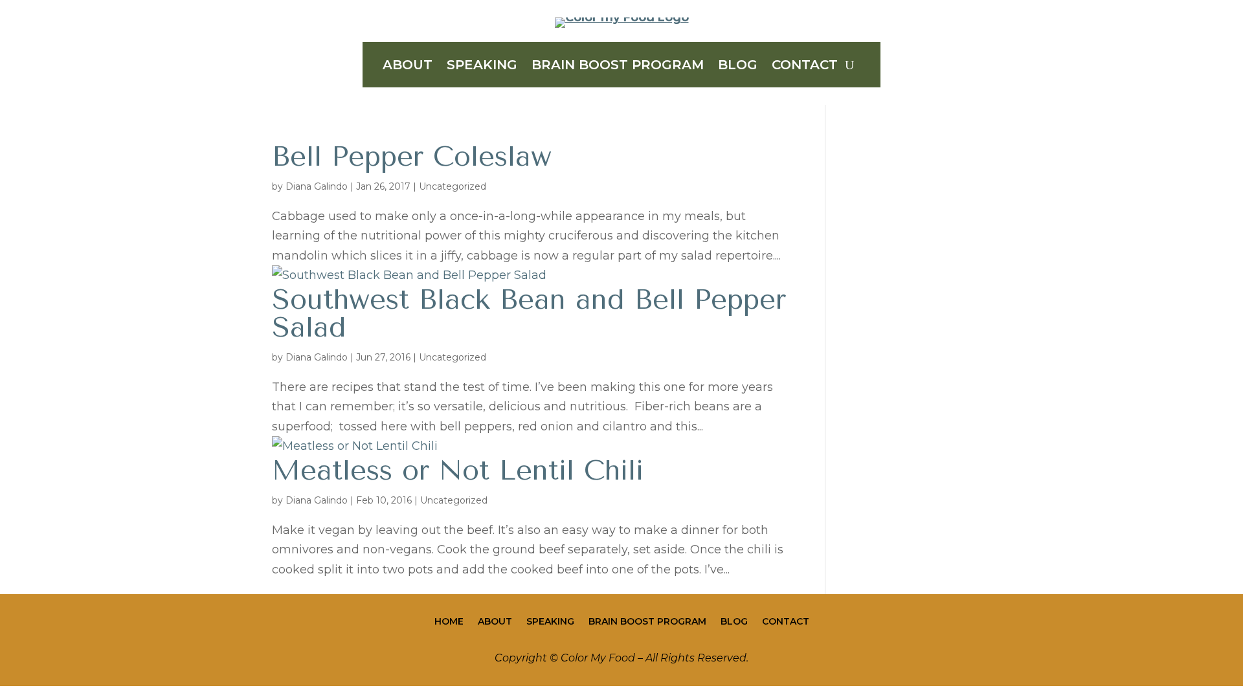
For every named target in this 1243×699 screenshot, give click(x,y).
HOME (449, 622)
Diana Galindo (317, 186)
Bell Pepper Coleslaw (412, 156)
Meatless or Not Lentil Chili (458, 470)
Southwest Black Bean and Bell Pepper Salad (529, 313)
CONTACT (805, 66)
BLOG (737, 66)
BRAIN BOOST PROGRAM (618, 66)
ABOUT (407, 66)
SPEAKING (482, 66)
